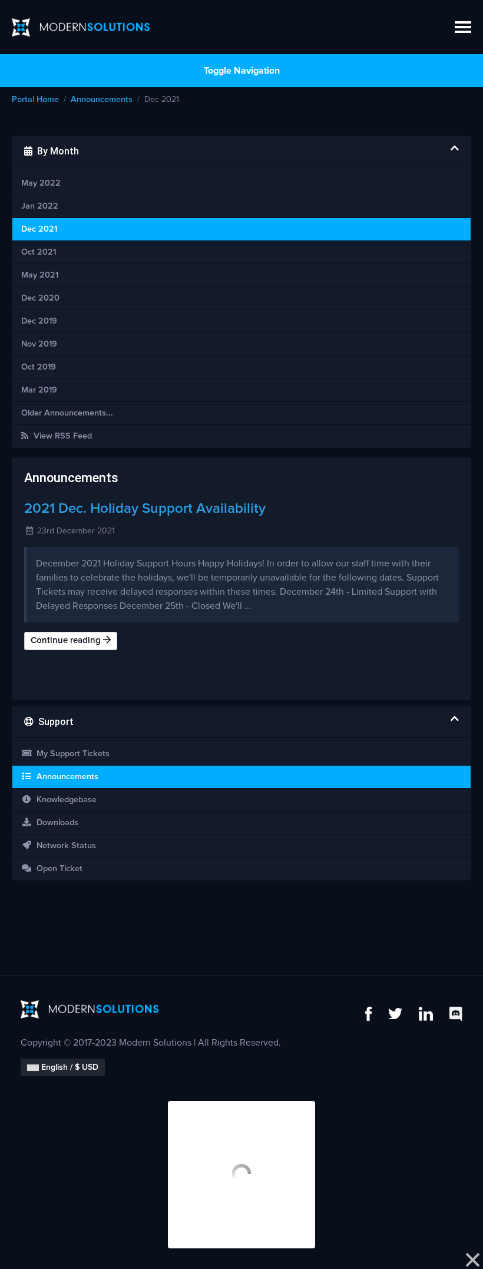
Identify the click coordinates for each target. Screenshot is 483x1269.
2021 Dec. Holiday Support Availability (145, 509)
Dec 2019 (39, 321)
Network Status (64, 846)
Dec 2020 (40, 298)
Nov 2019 (39, 344)
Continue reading (67, 640)
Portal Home (35, 99)
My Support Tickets (71, 754)
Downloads (55, 823)
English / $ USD (68, 1067)
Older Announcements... (67, 413)
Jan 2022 (39, 206)
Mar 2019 (39, 390)
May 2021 (39, 275)
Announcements (102, 99)
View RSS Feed (60, 436)
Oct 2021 (38, 252)
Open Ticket (57, 869)
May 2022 (41, 183)
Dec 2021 (39, 229)
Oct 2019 (38, 367)
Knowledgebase (64, 800)
